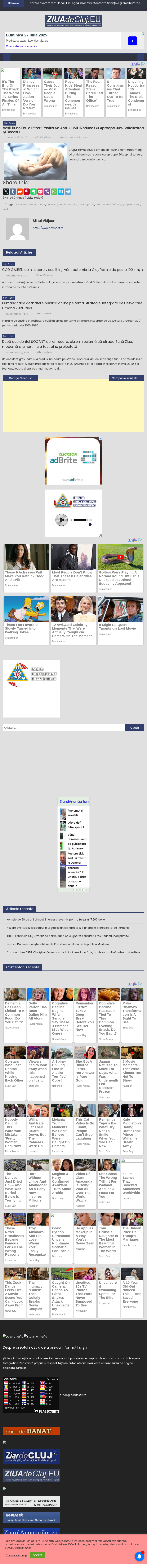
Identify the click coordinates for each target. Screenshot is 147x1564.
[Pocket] (40, 191)
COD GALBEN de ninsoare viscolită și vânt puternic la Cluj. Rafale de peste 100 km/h (72, 269)
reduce (100, 204)
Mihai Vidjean (43, 137)
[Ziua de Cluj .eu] (31, 1475)
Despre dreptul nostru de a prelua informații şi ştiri (45, 1347)
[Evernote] (33, 191)
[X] (6, 191)
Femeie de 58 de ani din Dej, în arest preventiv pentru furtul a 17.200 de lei (56, 919)
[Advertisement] (73, 408)
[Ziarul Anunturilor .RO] (4, 1489)
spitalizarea (133, 204)
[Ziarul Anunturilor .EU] (31, 1533)
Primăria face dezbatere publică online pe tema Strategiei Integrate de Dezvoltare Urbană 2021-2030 (72, 305)
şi (124, 204)
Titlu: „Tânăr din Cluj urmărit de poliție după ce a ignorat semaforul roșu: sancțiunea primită (68, 936)
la (75, 204)
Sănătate (116, 204)
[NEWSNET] (31, 1518)
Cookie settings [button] (16, 1555)
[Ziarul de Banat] (31, 1430)
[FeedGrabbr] (73, 890)
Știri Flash (9, 123)
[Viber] (47, 191)
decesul (68, 204)
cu (55, 204)
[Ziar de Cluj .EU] (31, 1456)
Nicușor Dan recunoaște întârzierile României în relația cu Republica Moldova (58, 944)
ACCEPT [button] (37, 1555)
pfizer (90, 204)
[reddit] (20, 191)
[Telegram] (68, 191)
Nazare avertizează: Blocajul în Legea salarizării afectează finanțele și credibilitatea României (68, 928)
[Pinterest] (27, 191)
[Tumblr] (13, 191)
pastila (82, 204)
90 (17, 204)
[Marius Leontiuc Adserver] (31, 1501)
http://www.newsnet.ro (48, 228)
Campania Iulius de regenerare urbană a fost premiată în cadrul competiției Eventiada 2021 (128, 378)
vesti (6, 209)
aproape (39, 204)
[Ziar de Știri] (4, 1442)
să (107, 204)
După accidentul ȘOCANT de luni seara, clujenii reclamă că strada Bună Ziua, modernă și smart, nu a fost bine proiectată (67, 344)
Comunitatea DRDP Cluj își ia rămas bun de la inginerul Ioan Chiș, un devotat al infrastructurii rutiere (73, 952)
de (60, 204)
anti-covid (26, 204)
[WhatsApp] (54, 191)
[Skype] (61, 191)
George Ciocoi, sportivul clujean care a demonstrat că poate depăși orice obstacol (23, 378)
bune (50, 204)
